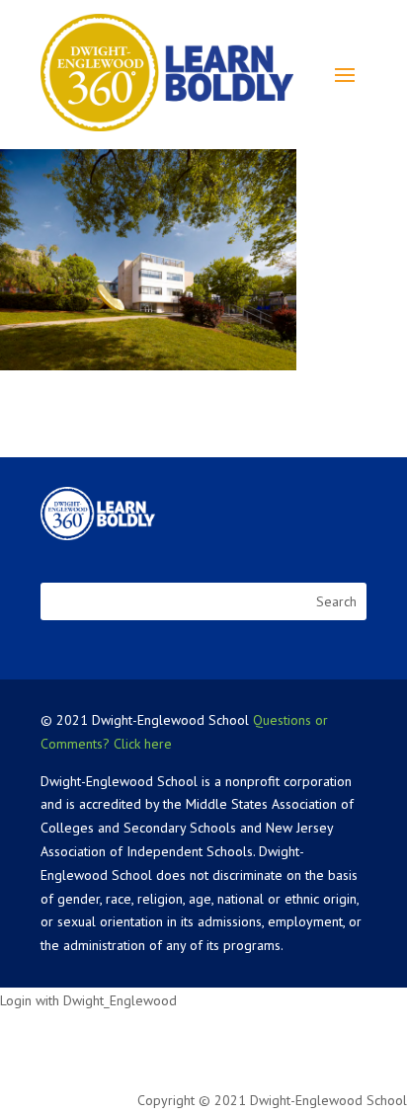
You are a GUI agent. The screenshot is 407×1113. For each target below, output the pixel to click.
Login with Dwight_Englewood (88, 1000)
